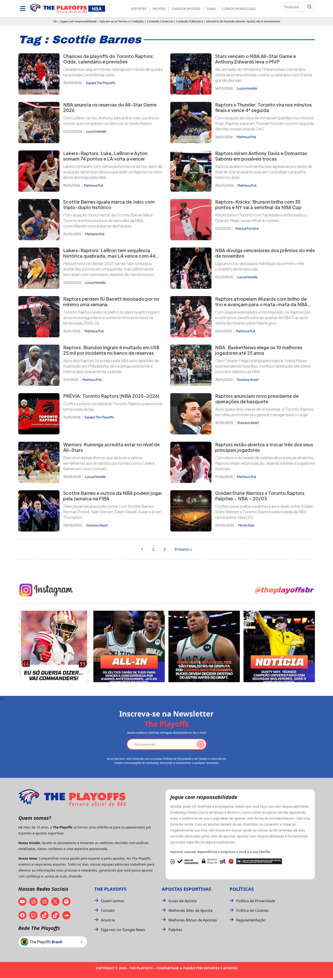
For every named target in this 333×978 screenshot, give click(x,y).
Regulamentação (250, 920)
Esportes (138, 9)
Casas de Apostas (186, 9)
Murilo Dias (246, 525)
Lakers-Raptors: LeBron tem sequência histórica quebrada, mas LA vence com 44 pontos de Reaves (109, 255)
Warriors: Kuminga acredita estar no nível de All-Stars (111, 447)
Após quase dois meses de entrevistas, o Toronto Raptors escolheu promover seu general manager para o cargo (264, 412)
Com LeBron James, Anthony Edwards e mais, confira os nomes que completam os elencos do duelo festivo (111, 120)
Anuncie (108, 920)
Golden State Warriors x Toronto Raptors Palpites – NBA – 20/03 (259, 495)
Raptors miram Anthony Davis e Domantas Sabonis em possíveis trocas (261, 155)
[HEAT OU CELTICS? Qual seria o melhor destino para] (204, 646)
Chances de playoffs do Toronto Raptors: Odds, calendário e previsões (108, 58)
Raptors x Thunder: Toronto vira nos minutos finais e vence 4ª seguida (263, 107)
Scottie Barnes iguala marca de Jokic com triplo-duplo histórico (109, 204)
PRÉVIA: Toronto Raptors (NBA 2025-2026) (111, 396)
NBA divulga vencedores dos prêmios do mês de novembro (265, 253)
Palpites (158, 9)
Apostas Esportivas (186, 889)
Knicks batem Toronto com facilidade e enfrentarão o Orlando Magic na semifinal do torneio (261, 217)
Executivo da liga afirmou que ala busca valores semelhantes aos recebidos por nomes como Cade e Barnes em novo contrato (109, 463)
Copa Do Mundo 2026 (239, 9)
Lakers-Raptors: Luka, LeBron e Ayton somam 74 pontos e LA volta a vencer (105, 155)
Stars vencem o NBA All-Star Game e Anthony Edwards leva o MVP (255, 58)
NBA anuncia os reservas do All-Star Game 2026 (110, 107)
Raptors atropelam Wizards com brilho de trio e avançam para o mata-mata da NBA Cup (261, 304)
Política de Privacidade (255, 900)
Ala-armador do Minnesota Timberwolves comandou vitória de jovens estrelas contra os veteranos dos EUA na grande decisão (263, 75)
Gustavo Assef (248, 379)
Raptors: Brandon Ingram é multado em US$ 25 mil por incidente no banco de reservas (111, 350)
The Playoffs (110, 889)
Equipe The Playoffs (100, 82)
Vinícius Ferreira (247, 228)
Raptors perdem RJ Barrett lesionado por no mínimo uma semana (111, 301)
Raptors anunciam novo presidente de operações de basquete (257, 398)
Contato (108, 910)
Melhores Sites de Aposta (190, 910)
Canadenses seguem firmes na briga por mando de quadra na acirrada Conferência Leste (112, 72)
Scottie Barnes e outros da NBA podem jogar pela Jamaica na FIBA (112, 495)
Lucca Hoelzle (247, 88)
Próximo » (183, 549)
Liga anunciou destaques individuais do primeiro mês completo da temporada (259, 266)
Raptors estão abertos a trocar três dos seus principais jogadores (264, 447)
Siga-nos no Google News (123, 929)
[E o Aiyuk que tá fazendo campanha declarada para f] (54, 646)
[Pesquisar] (309, 7)
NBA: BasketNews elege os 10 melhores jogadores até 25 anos (258, 350)
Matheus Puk (246, 137)
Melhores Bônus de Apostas (192, 920)
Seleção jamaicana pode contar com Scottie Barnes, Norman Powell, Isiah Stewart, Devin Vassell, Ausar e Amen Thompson (112, 512)
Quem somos (112, 900)
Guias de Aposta (182, 900)
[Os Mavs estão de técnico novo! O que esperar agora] (279, 646)
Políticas (242, 889)
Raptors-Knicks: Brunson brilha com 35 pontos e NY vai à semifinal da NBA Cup (258, 204)
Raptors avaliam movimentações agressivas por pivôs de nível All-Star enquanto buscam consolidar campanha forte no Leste (263, 172)
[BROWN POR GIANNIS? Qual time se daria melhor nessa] (129, 646)
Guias (211, 9)
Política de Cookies (252, 910)
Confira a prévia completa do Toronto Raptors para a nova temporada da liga (112, 406)
